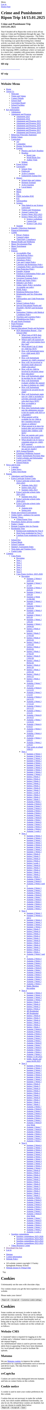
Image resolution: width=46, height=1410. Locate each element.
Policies (14, 251)
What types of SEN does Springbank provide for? (31, 336)
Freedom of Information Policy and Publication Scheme (30, 275)
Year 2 (19, 563)
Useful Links (16, 551)
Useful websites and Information (29, 458)
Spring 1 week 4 (33, 792)
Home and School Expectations (24, 513)
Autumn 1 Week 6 (34, 822)
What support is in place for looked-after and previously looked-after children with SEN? (32, 429)
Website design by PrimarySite (18, 1268)
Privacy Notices (22, 235)
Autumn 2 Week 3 (34, 811)
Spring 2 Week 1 (33, 786)
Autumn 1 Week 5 (34, 824)
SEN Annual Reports (24, 451)
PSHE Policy (21, 289)
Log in (3, 4)
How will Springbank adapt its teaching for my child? (32, 377)
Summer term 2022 (29, 497)
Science (19, 203)
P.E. (18, 194)
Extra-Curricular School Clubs (23, 478)
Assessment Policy (23, 258)
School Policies (22, 462)
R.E (18, 198)
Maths (18, 189)
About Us (10, 91)
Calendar (15, 467)
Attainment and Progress (21, 114)
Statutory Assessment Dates (22, 547)
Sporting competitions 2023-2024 (29, 1241)
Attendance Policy (23, 260)
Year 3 (19, 565)
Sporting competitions (20, 1234)
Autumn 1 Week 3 (34, 906)
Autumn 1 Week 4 (34, 827)
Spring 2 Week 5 (33, 777)
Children (9, 553)
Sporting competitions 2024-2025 (29, 1239)
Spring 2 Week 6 (33, 854)
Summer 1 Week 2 (34, 761)
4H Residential (33, 1011)
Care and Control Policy (26, 262)
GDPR (14, 233)
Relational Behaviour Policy (27, 292)
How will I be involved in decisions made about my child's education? (31, 364)
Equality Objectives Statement (23, 228)
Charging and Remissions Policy (29, 264)
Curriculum (15, 139)
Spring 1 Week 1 (33, 799)
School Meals (16, 542)
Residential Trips (18, 528)
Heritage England (28, 182)
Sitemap (9, 1254)
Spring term (26, 510)
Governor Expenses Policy (27, 278)
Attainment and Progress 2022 (28, 123)
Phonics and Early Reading (32, 151)
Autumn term (26, 508)
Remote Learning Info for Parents (24, 526)
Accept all (15, 1300)
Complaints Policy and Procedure (29, 267)
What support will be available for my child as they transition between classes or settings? (31, 420)
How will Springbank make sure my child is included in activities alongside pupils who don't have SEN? (32, 397)
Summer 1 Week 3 (34, 770)
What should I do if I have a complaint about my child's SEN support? (32, 442)
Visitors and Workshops (31, 210)
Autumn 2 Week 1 (34, 815)
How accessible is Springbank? (28, 404)
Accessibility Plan (23, 253)
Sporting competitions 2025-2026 (29, 1236)
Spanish (19, 226)
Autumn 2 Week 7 (34, 802)
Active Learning (28, 173)
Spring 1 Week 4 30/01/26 (33, 666)
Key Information (13, 110)
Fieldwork (25, 171)
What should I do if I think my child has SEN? (32, 347)
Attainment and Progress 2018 (28, 128)
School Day (16, 540)
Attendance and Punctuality (22, 476)
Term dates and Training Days (23, 549)
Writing (24, 162)
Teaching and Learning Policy (28, 317)
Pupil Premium (17, 324)
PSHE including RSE (25, 196)
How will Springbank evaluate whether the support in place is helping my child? (33, 382)
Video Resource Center (20, 1245)
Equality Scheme (23, 271)
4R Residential (32, 1013)
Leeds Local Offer (23, 460)
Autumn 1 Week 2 (34, 829)
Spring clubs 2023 (28, 487)
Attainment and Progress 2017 (28, 130)
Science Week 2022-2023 (31, 214)
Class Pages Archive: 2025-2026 (29, 574)
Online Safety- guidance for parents (25, 515)
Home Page (5, 7)
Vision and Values (18, 96)
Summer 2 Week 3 (34, 758)
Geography (20, 167)
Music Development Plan (21, 244)
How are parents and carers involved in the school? (32, 436)
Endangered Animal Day (31, 176)
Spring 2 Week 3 (33, 781)
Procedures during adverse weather (25, 522)
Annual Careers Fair (29, 212)
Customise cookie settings (31, 1300)
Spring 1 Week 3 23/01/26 (33, 671)
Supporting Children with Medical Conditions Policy (30, 313)
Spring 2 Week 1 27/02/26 (33, 652)
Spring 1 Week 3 (33, 795)
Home (8, 89)
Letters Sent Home (18, 472)
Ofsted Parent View (24, 519)
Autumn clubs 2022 (29, 485)
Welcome (15, 94)
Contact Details (17, 98)
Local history (26, 187)
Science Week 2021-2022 (31, 217)
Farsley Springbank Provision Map (30, 456)
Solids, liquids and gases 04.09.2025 (34, 1060)
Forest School (21, 164)
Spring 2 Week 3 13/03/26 (33, 643)
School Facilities (18, 105)
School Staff (16, 101)
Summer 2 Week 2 (34, 838)
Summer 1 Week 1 (34, 774)
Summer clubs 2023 (29, 490)
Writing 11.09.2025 (34, 1057)
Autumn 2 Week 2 (34, 813)
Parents (9, 474)
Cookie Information (14, 1257)
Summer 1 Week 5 (34, 765)
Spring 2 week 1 (33, 863)
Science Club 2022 (34, 223)
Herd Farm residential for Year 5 (29, 533)
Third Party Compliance (26, 239)
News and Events (13, 465)
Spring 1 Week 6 (33, 788)
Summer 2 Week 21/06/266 (33, 598)
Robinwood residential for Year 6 (29, 531)
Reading (24, 153)
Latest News (16, 469)
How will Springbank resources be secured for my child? (32, 389)
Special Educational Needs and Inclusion (27, 328)
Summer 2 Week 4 (34, 756)
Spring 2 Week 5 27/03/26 (33, 634)
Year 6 (19, 572)
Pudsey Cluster (17, 524)
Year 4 (19, 567)
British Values (16, 137)
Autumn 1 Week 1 (34, 984)
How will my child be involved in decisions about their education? (32, 371)
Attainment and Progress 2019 (28, 126)
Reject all (5, 1300)
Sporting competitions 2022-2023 (29, 1243)
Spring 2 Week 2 (33, 783)
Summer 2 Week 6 (34, 1145)
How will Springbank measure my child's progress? (33, 359)
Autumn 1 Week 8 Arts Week (34, 1124)
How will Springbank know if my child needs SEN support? (32, 353)
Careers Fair (31, 221)
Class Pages (16, 556)
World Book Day (34, 157)
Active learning (27, 185)
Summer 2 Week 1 (34, 763)
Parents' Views (17, 517)
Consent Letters (22, 237)
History (19, 178)
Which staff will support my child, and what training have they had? (33, 342)
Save (23, 1408)
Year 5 (19, 569)
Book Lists (31, 155)
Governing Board (18, 103)
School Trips (26, 169)
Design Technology (24, 146)
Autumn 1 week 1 (34, 831)
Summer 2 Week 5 (34, 754)
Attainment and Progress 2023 (28, 121)
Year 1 (19, 560)
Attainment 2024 (23, 119)
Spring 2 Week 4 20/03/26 (33, 639)
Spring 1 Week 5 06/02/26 (33, 661)
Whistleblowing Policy (25, 319)
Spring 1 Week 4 (33, 870)
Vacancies (15, 107)
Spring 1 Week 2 (33, 797)
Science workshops (34, 219)
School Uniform (17, 544)
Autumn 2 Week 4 (34, 808)
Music (18, 192)
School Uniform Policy (25, 303)
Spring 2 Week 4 (33, 779)
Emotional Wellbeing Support (28, 453)
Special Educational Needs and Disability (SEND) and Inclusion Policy (29, 307)
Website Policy (12, 1259)
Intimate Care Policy (24, 283)
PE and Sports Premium (21, 321)
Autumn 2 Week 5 (34, 806)
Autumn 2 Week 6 (34, 804)
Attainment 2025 (23, 116)
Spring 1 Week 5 (33, 790)
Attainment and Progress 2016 (28, 132)
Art (17, 141)
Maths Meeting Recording (33, 987)
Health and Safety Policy (26, 280)
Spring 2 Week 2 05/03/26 (33, 648)
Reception (20, 558)
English (19, 148)
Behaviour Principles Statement (24, 135)
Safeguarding (21, 201)
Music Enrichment (18, 246)
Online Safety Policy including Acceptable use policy (28, 286)
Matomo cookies (14, 1361)
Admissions (16, 112)
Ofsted (14, 248)
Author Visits (32, 160)
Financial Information (20, 230)
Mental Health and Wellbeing (23, 242)
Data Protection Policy (25, 269)
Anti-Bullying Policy (24, 255)
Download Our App (14, 1248)
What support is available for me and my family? (33, 448)
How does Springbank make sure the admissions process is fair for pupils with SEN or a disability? (33, 411)
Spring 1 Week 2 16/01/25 (33, 675)
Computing (20, 144)
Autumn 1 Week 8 (34, 818)
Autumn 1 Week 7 (34, 820)
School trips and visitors (31, 180)
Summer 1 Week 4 (34, 767)
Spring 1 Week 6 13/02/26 (33, 657)
